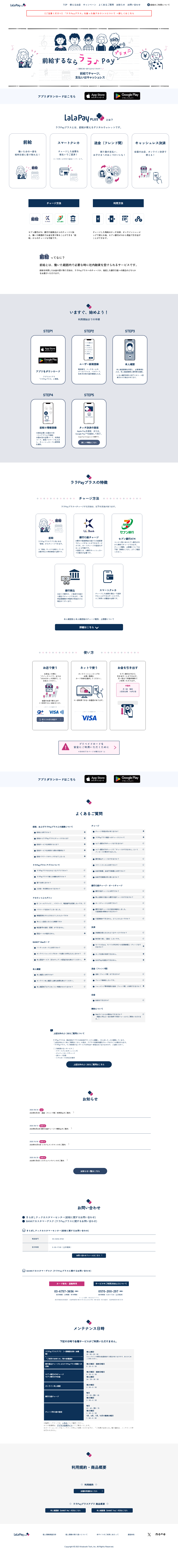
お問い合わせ (133, 4)
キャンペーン (89, 4)
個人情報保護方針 (49, 1534)
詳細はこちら (86, 627)
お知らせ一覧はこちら (90, 1171)
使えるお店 (75, 4)
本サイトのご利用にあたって (108, 1534)
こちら (64, 1423)
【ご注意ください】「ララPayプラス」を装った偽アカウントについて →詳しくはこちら (89, 13)
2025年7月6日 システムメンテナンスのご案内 (47, 1160)
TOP (65, 4)
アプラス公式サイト (64, 1425)
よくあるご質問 (106, 4)
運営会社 (131, 1534)
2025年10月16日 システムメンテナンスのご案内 (48, 1144)
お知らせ (120, 4)
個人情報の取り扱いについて (77, 1534)
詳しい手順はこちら (89, 442)
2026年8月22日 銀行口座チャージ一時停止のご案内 (49, 1129)
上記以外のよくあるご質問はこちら (89, 1064)
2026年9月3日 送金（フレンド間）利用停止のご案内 (50, 1113)
